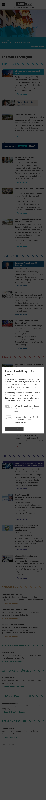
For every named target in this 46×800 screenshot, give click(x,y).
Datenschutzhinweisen (13, 398)
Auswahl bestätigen (14, 429)
